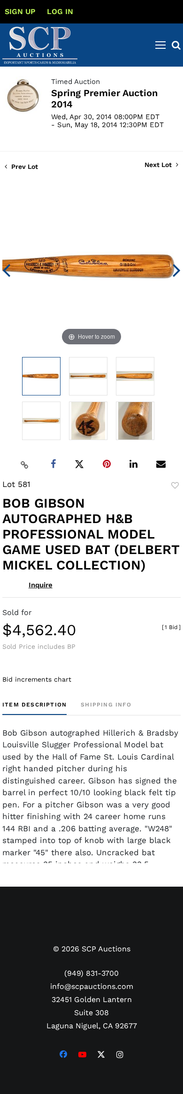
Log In (60, 11)
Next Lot (159, 164)
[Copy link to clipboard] (24, 464)
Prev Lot (23, 166)
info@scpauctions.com (91, 986)
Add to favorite (175, 485)
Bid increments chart (36, 679)
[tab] (34, 708)
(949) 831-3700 (91, 973)
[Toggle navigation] (160, 45)
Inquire (41, 585)
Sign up (20, 11)
